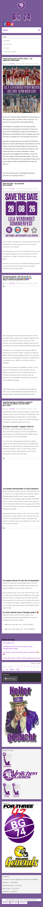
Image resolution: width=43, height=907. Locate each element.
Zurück (10, 666)
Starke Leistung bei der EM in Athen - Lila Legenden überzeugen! (17, 59)
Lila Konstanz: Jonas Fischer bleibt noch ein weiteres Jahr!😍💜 (21, 653)
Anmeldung (10, 679)
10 (7, 669)
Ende (17, 669)
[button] (38, 902)
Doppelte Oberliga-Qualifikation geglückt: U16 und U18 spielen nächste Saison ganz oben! (18, 403)
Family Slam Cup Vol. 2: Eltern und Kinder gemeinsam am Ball (21, 658)
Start (4, 666)
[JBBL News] (16, 797)
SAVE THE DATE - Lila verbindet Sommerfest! (13, 184)
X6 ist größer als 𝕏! (8, 643)
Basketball (12, 63)
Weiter (12, 669)
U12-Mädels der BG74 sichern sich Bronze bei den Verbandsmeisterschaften (17, 647)
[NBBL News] (6, 797)
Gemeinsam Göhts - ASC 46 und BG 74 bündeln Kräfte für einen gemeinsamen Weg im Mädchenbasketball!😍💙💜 (17, 278)
